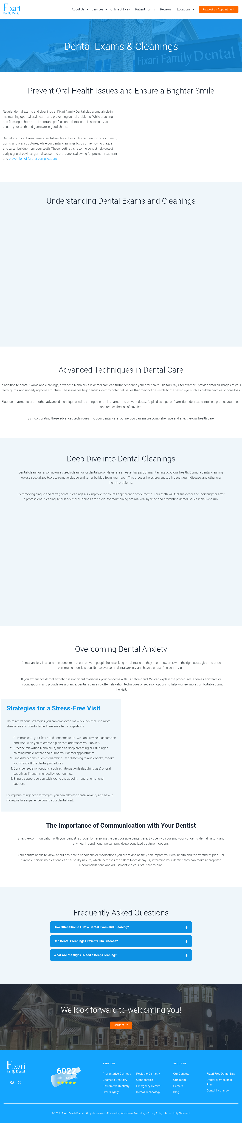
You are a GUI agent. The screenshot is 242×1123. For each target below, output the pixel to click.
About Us (78, 9)
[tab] (121, 927)
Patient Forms (145, 9)
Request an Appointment (218, 9)
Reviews (166, 9)
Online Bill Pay (120, 9)
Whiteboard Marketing (133, 1113)
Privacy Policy (155, 1113)
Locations (184, 9)
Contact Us (121, 1025)
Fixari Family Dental (72, 1113)
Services (97, 9)
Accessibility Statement (177, 1113)
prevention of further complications (33, 158)
